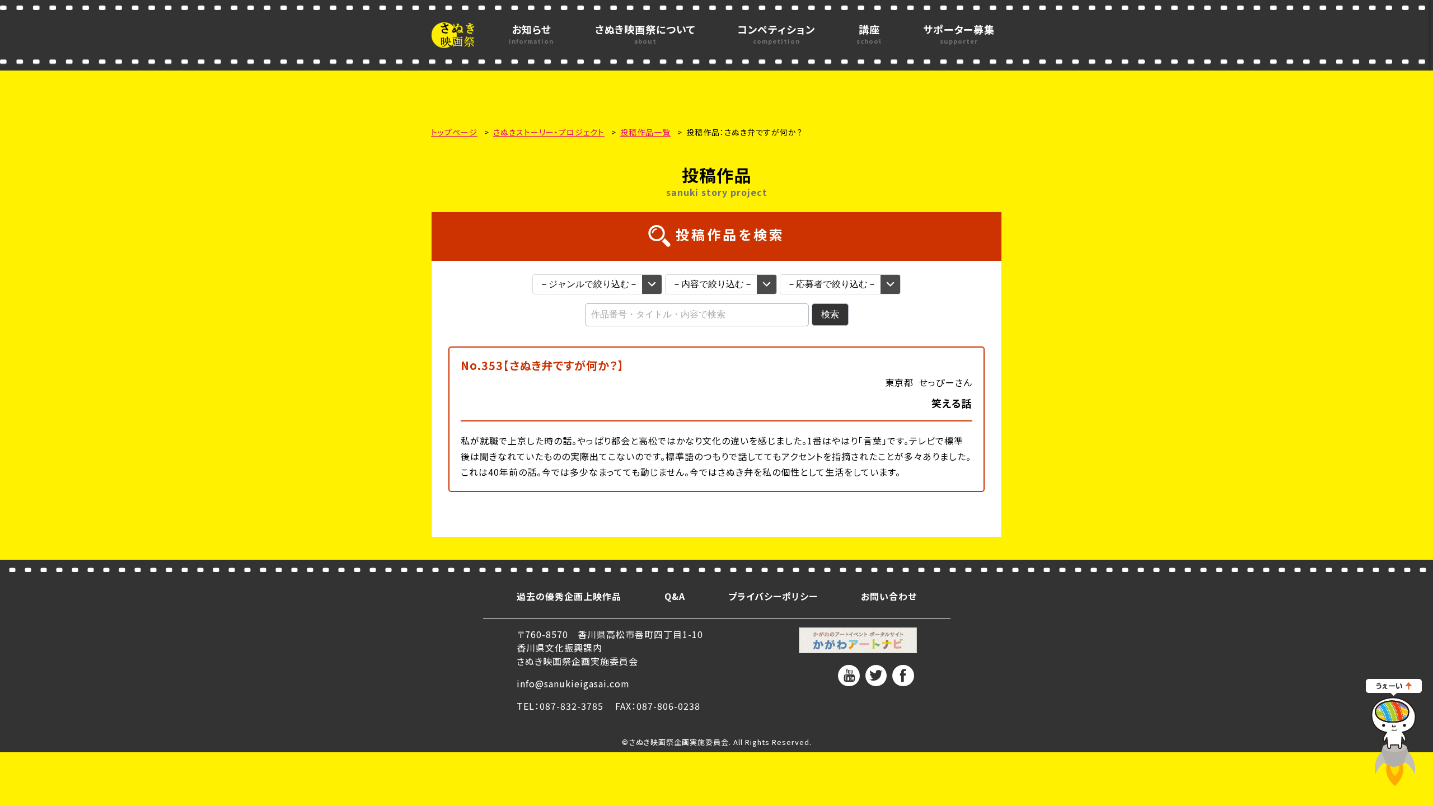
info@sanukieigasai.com (573, 683)
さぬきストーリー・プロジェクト (549, 132)
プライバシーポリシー (773, 596)
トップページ (454, 132)
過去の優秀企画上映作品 (569, 596)
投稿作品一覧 (645, 132)
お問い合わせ (889, 596)
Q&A (674, 596)
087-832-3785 (571, 706)
